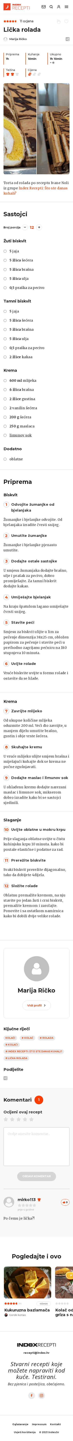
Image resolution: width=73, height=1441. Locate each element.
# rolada (46, 1037)
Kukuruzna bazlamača (27, 1310)
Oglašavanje (20, 1424)
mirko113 (27, 1199)
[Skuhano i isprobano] (58, 21)
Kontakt (55, 1424)
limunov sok (21, 435)
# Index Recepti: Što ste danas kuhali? (33, 1051)
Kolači (10, 1037)
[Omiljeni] (65, 21)
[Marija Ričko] (36, 129)
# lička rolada (16, 1058)
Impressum (39, 1424)
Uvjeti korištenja (25, 1432)
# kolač (27, 1037)
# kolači (11, 1044)
